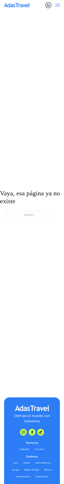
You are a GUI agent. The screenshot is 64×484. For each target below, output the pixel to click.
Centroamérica (43, 462)
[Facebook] (32, 432)
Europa (15, 469)
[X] (40, 432)
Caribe (26, 462)
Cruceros (39, 449)
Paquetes (25, 449)
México (48, 469)
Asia (15, 462)
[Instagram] (23, 432)
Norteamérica (23, 476)
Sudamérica (41, 476)
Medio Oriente (31, 469)
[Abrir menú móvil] (57, 5)
